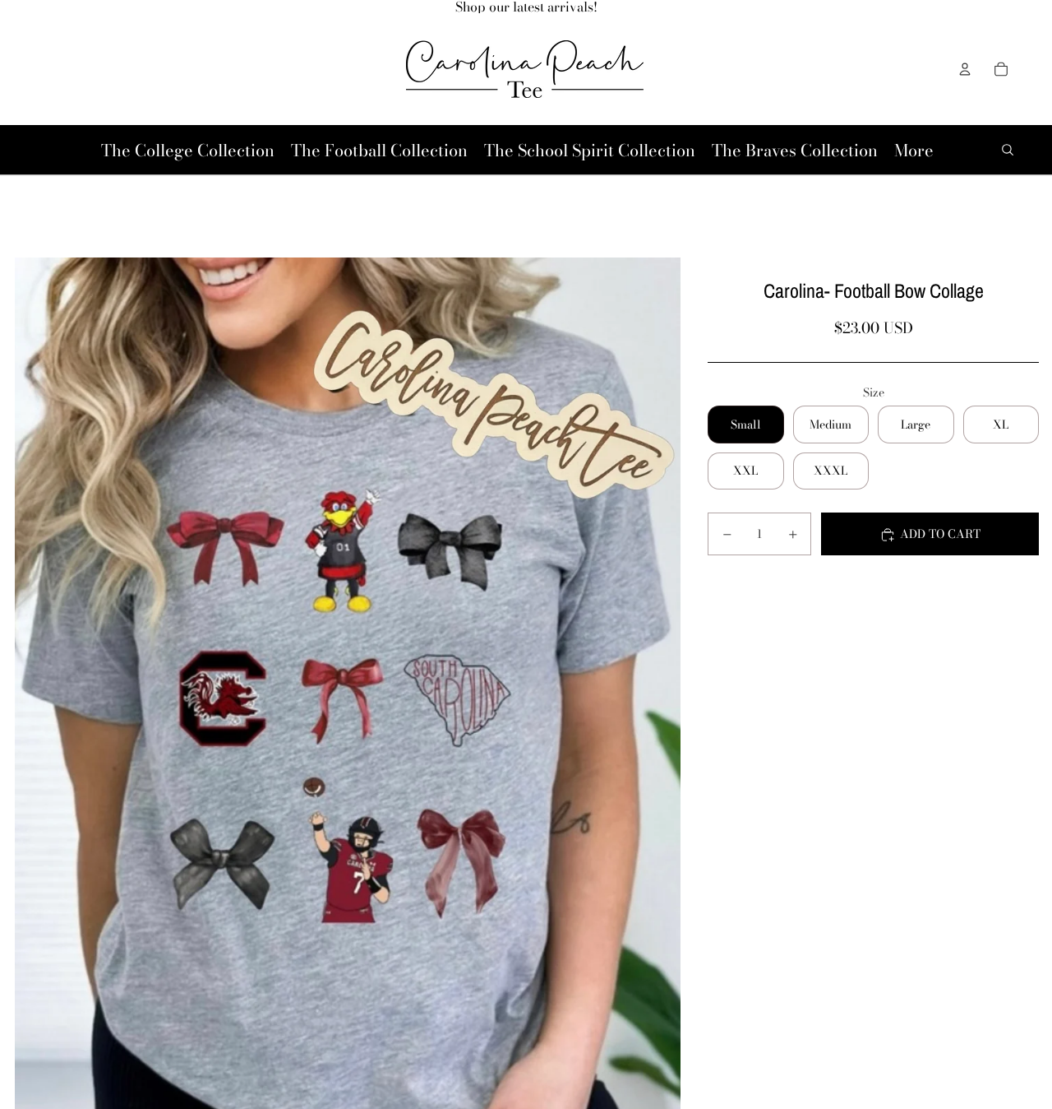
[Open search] (1008, 150)
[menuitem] (914, 150)
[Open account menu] (965, 69)
